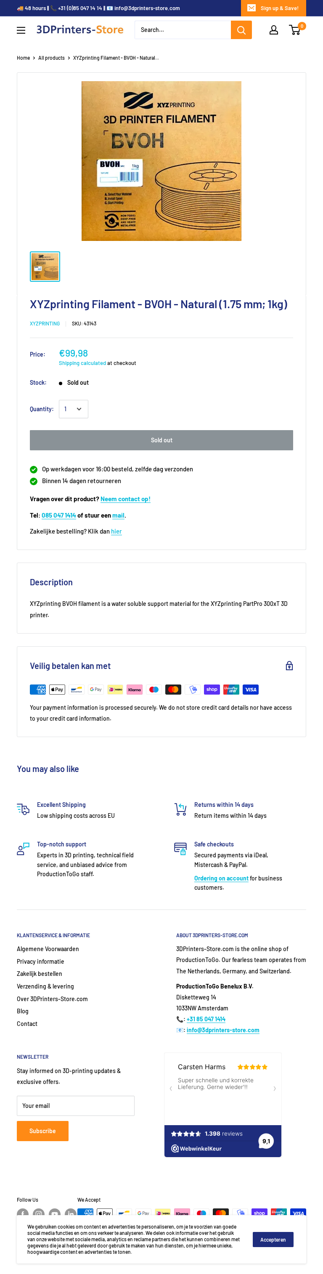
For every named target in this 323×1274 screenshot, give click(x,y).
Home (23, 58)
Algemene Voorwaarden (48, 948)
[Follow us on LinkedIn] (71, 1214)
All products (51, 58)
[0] (295, 30)
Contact (27, 1023)
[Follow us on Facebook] (23, 1214)
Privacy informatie (40, 961)
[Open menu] (21, 30)
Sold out (161, 440)
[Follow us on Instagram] (39, 1214)
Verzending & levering (45, 986)
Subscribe (42, 1130)
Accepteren (273, 1239)
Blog (23, 1011)
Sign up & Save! (280, 8)
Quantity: (42, 408)
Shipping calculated (82, 362)
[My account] (274, 29)
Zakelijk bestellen (39, 973)
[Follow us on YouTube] (55, 1214)
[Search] (241, 30)
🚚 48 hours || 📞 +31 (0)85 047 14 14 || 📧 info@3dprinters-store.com (98, 8)
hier (116, 531)
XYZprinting (45, 323)
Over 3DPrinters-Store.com (52, 998)
